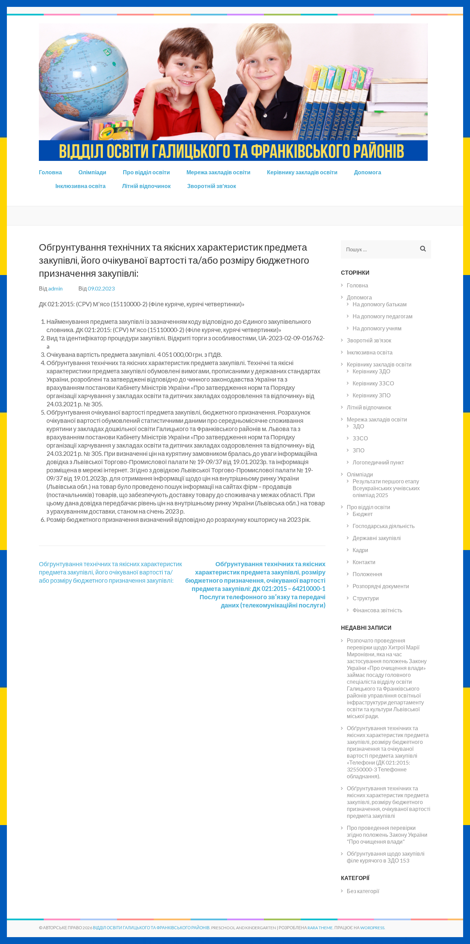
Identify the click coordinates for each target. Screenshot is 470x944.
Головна (50, 172)
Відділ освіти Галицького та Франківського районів (151, 927)
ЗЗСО (360, 438)
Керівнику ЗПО (372, 395)
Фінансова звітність (377, 610)
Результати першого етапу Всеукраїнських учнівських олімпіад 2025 (386, 488)
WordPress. (372, 927)
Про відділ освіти (146, 172)
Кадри (360, 550)
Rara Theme (320, 927)
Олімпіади (92, 172)
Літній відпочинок (146, 186)
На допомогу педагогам (383, 316)
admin (55, 288)
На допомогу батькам (380, 304)
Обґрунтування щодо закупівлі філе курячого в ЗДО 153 (386, 857)
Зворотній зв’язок (211, 186)
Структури (366, 598)
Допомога (367, 172)
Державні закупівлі (377, 538)
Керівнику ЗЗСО (373, 383)
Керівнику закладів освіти (302, 172)
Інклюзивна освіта (80, 186)
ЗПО (358, 450)
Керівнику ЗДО (371, 371)
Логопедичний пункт (378, 462)
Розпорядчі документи (381, 586)
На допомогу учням (377, 328)
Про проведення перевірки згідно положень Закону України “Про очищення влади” (387, 834)
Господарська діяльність (384, 526)
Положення (367, 574)
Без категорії (363, 891)
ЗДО (358, 426)
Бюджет (363, 514)
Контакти (364, 562)
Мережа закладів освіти (218, 172)
